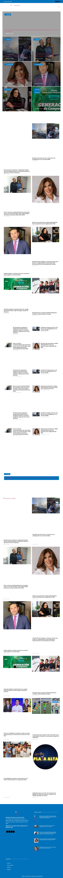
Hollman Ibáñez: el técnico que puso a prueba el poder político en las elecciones (16, 274)
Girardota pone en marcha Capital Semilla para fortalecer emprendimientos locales (44, 313)
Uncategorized (9, 64)
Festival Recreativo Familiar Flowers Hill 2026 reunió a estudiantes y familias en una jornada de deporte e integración (45, 736)
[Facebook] (7, 832)
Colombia (8, 14)
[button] (59, 6)
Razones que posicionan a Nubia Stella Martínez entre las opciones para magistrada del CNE (45, 223)
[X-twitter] (56, 1)
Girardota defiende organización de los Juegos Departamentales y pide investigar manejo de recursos (45, 105)
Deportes (37, 92)
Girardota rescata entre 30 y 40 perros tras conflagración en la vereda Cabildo (43, 158)
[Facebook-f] (54, 1)
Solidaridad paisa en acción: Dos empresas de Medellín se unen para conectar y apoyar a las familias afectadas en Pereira (44, 794)
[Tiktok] (58, 1)
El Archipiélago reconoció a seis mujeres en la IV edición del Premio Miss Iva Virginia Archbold (16, 779)
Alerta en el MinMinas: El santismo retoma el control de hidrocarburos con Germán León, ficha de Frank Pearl (17, 734)
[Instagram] (59, 1)
